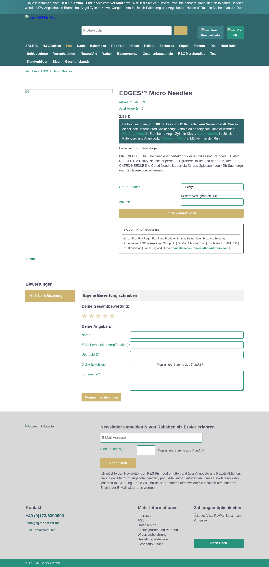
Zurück (31, 259)
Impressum (146, 516)
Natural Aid (89, 53)
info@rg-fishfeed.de (42, 523)
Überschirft (90, 354)
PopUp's (117, 45)
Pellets (149, 45)
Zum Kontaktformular (40, 530)
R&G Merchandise (191, 53)
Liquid (184, 45)
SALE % (31, 45)
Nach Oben (218, 543)
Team (214, 53)
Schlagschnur (37, 53)
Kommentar (91, 373)
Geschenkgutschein (158, 53)
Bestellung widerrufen (153, 539)
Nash (81, 45)
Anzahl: (124, 202)
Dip (213, 45)
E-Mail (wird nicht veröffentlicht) (106, 344)
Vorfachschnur (64, 53)
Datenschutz (147, 525)
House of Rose (197, 8)
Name (87, 334)
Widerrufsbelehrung (152, 534)
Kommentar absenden (101, 397)
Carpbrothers (121, 8)
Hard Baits (229, 45)
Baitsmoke (98, 45)
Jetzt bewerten (130, 108)
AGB (141, 520)
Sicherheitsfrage (94, 363)
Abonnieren (118, 463)
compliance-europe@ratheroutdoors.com (200, 248)
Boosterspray (127, 53)
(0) (235, 35)
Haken (134, 45)
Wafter (107, 53)
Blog (56, 61)
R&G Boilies (52, 45)
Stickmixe (167, 45)
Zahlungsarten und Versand (158, 530)
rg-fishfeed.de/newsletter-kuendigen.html (193, 483)
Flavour (199, 45)
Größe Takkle (129, 186)
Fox (69, 45)
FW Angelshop (49, 8)
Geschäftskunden (78, 61)
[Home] (40, 17)
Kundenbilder (37, 61)
